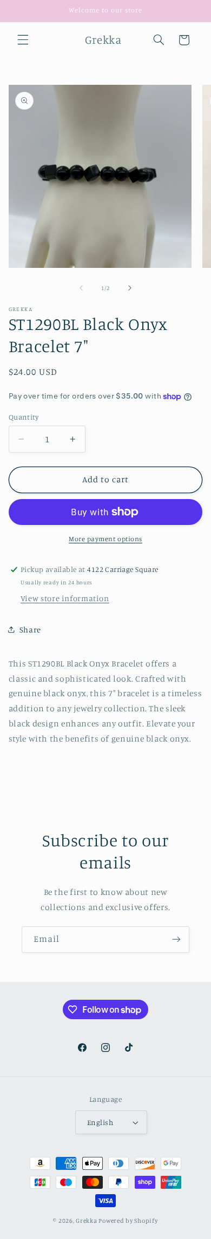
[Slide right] (130, 288)
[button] (22, 40)
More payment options (105, 539)
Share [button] (30, 629)
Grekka (86, 1220)
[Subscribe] (176, 939)
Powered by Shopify (127, 1220)
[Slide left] (81, 288)
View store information (65, 598)
